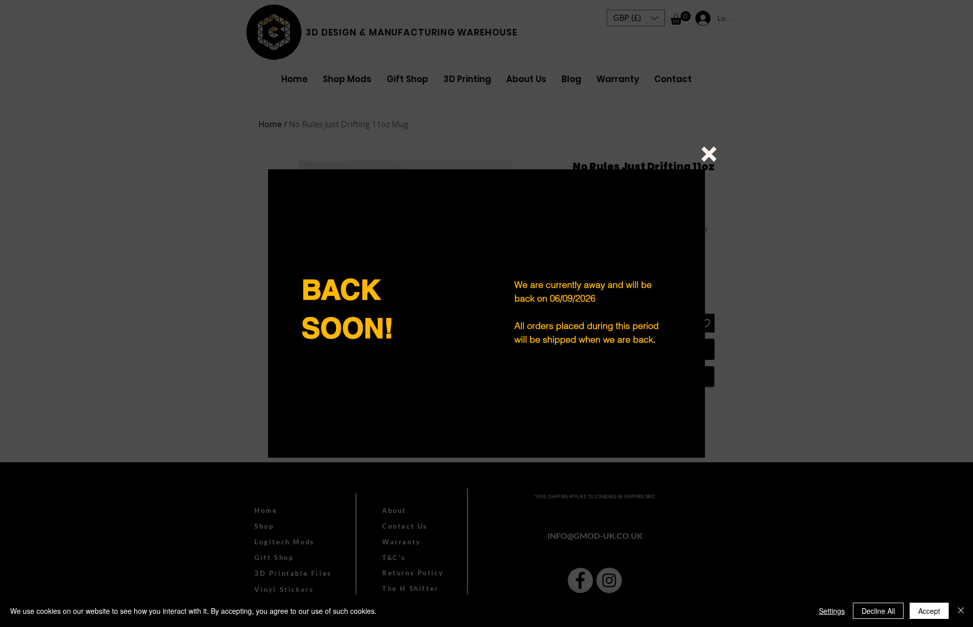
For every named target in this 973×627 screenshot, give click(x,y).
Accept (929, 611)
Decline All (878, 611)
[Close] (961, 611)
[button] (709, 154)
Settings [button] (832, 611)
